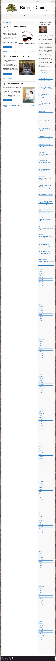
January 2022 (40, 380)
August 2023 (40, 341)
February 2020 (40, 427)
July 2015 (40, 540)
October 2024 (40, 312)
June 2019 (40, 444)
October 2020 (40, 411)
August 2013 (40, 588)
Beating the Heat (41, 176)
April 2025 (40, 300)
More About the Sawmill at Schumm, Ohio (45, 194)
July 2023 (40, 343)
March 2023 (40, 351)
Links (51, 15)
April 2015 (40, 547)
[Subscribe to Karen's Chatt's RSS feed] (2, 1)
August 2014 (40, 563)
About (7, 15)
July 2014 (40, 565)
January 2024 (40, 330)
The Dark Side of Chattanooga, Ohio (44, 246)
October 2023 (40, 337)
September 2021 (41, 388)
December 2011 (41, 629)
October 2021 (40, 386)
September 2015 (41, 536)
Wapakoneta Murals (41, 146)
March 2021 (40, 400)
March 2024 (40, 326)
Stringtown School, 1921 (42, 115)
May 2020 (40, 421)
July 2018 (40, 466)
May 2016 (40, 520)
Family (12, 15)
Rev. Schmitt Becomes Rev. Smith (44, 128)
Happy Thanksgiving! (42, 111)
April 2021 (40, 398)
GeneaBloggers (20, 51)
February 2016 (40, 526)
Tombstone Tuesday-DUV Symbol (44, 204)
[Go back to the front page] (28, 8)
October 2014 (40, 559)
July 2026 (40, 269)
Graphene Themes (10, 659)
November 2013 (41, 582)
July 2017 (40, 491)
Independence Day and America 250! (44, 192)
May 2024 (40, 322)
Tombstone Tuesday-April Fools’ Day (44, 244)
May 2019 (40, 446)
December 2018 (41, 456)
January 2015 (40, 553)
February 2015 (40, 551)
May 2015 (40, 545)
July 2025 (40, 293)
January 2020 (40, 429)
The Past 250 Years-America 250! (44, 78)
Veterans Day (40, 118)
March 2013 (40, 598)
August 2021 (40, 390)
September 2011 (41, 635)
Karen (9, 28)
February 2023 (40, 353)
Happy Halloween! (41, 122)
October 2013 (40, 584)
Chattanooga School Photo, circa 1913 (45, 217)
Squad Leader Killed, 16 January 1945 (44, 242)
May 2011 (40, 643)
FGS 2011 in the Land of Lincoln (18, 56)
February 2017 (40, 501)
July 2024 (40, 318)
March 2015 (40, 549)
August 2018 (40, 464)
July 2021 (40, 392)
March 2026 (40, 277)
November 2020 (41, 409)
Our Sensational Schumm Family (43, 72)
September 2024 (41, 314)
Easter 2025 (40, 234)
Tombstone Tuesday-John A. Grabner (44, 196)
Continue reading (8, 46)
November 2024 (41, 310)
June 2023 (40, 345)
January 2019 (40, 454)
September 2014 (41, 561)
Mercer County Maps (44, 15)
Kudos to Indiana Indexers (16, 26)
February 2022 (40, 378)
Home (3, 15)
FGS (10, 78)
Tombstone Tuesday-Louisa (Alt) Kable (45, 113)
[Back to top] (53, 654)
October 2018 (40, 460)
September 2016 (41, 512)
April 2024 (40, 324)
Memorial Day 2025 (41, 214)
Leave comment (32, 51)
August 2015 (40, 538)
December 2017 (41, 481)
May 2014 (40, 569)
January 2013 (40, 602)
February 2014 (40, 575)
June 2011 (40, 641)
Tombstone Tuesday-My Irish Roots (44, 251)
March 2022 (40, 376)
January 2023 (40, 355)
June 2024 (40, 320)
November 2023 (41, 335)
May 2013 (40, 594)
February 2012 (40, 625)
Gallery (17, 15)
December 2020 (41, 407)
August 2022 (40, 365)
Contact (4, 17)
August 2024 (40, 316)
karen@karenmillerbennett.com (12, 657)
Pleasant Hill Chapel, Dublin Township (44, 97)
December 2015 (41, 530)
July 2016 (40, 516)
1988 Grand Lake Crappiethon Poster (44, 144)
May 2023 (40, 347)
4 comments (33, 105)
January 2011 (40, 652)
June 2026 (40, 271)
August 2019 (40, 440)
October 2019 (40, 435)
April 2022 (40, 374)
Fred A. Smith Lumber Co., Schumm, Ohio (45, 198)
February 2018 (40, 477)
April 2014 (40, 571)
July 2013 (40, 590)
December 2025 (41, 283)
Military (23, 15)
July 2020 (40, 417)
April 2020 (40, 423)
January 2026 (40, 281)
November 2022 (41, 359)
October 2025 (40, 287)
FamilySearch (15, 51)
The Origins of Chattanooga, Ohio (44, 253)
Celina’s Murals (41, 152)
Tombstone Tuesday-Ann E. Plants (44, 231)
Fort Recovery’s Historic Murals (43, 164)
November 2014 (41, 557)
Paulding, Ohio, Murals (42, 130)
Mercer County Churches (32, 15)
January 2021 (40, 405)
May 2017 (40, 495)
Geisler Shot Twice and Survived (44, 85)
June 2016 (40, 518)
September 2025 (41, 289)
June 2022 (40, 370)
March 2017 (40, 499)
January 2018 (40, 479)
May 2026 (40, 273)
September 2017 (41, 487)
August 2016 (40, 514)
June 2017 (40, 493)
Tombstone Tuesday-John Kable (44, 162)
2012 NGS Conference (8, 51)
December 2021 (41, 382)
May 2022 (40, 372)
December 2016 (41, 505)
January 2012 (40, 627)
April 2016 (40, 522)
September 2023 (41, 339)
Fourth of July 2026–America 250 (44, 80)
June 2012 (40, 617)
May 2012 (40, 619)
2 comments (33, 78)
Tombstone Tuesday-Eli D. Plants (44, 212)
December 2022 (41, 357)
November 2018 (41, 458)
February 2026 (40, 279)
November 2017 (41, 483)
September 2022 (41, 363)
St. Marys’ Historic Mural (42, 160)
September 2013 (41, 586)
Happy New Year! (41, 106)
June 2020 (40, 419)
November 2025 (41, 285)
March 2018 (40, 475)
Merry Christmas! (41, 109)
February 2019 (40, 452)
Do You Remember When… (43, 206)
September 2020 (41, 413)
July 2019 (40, 442)
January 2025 (40, 306)
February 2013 (40, 600)
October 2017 (40, 485)
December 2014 (41, 555)
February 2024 (40, 328)
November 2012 (41, 606)
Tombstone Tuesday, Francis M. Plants (45, 222)
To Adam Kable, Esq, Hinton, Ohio (44, 136)
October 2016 (40, 510)
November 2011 (41, 631)
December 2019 (41, 431)
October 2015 (40, 534)
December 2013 (41, 580)
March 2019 (40, 450)
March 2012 (40, 623)
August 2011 (40, 637)
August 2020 (40, 415)
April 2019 (40, 448)
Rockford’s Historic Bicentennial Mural (45, 167)
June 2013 (40, 592)
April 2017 (40, 497)
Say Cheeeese (40, 239)
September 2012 (41, 610)
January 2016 (40, 528)
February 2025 (40, 304)
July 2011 (40, 639)
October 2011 (40, 633)
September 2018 (41, 462)
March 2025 (40, 302)
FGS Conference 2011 (15, 83)
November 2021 (41, 384)
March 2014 (40, 573)
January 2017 (40, 503)
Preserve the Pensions (15, 78)
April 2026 (40, 275)
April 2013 (40, 596)
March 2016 (40, 524)
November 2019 (41, 433)
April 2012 (40, 621)
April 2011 (40, 645)
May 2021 (40, 396)
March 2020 (40, 425)
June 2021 (40, 394)
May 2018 (40, 470)
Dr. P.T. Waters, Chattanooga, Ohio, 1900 (45, 82)
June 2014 (40, 567)
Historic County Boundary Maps (43, 120)
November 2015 (41, 532)
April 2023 (40, 349)
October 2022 (40, 361)
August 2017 (40, 489)
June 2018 (40, 468)
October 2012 (40, 608)
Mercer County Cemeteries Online (44, 138)
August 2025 (40, 291)
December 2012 (41, 604)
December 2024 (41, 308)
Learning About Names (42, 255)
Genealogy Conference (13, 28)
